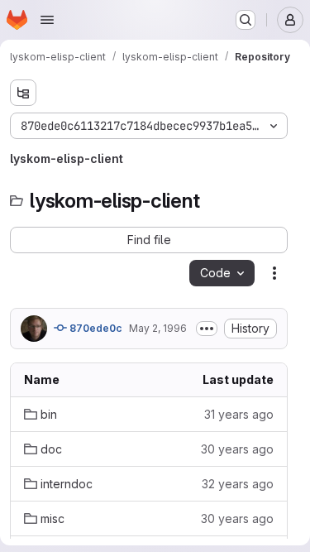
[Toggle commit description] (206, 328)
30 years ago (237, 449)
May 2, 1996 (158, 328)
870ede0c (94, 328)
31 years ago (239, 414)
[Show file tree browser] (23, 92)
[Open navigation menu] (47, 20)
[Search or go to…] (245, 20)
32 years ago (238, 484)
